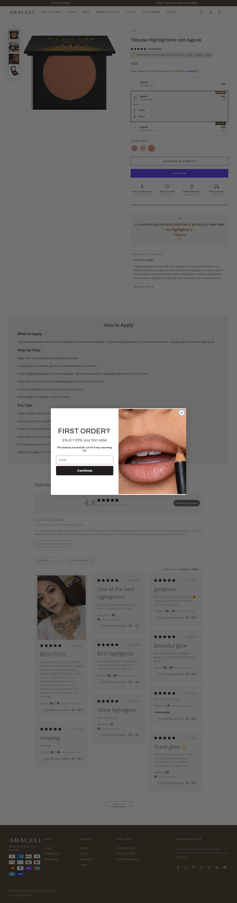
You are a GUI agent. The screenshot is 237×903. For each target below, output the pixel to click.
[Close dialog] (182, 413)
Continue (84, 470)
